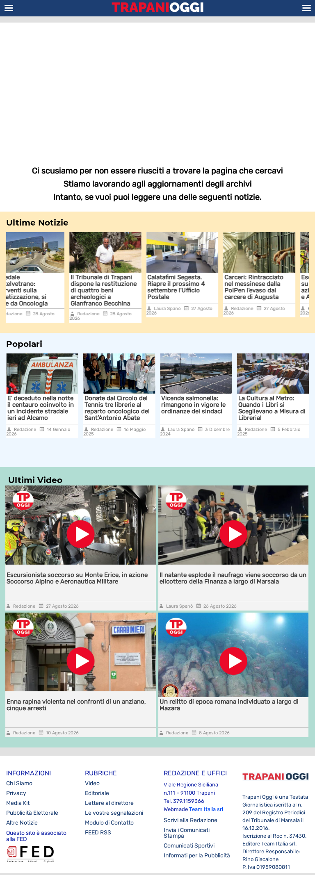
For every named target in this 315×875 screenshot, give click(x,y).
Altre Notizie (22, 822)
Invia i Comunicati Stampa (187, 833)
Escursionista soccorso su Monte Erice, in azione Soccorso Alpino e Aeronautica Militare (280, 287)
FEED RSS (98, 832)
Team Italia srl (206, 809)
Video (92, 783)
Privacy (16, 793)
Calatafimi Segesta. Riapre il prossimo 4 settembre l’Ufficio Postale (121, 287)
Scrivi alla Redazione (190, 820)
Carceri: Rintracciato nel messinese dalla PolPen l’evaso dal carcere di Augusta (198, 287)
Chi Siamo (19, 783)
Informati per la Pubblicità (197, 855)
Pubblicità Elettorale (32, 812)
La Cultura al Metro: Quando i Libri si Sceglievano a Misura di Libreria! (257, 408)
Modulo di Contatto (109, 822)
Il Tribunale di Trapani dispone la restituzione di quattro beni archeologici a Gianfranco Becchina (48, 290)
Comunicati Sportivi (189, 845)
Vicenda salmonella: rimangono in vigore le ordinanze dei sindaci (179, 404)
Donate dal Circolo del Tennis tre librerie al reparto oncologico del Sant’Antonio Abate (102, 408)
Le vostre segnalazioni (114, 812)
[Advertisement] (157, 88)
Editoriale (97, 793)
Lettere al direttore (109, 803)
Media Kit (18, 803)
